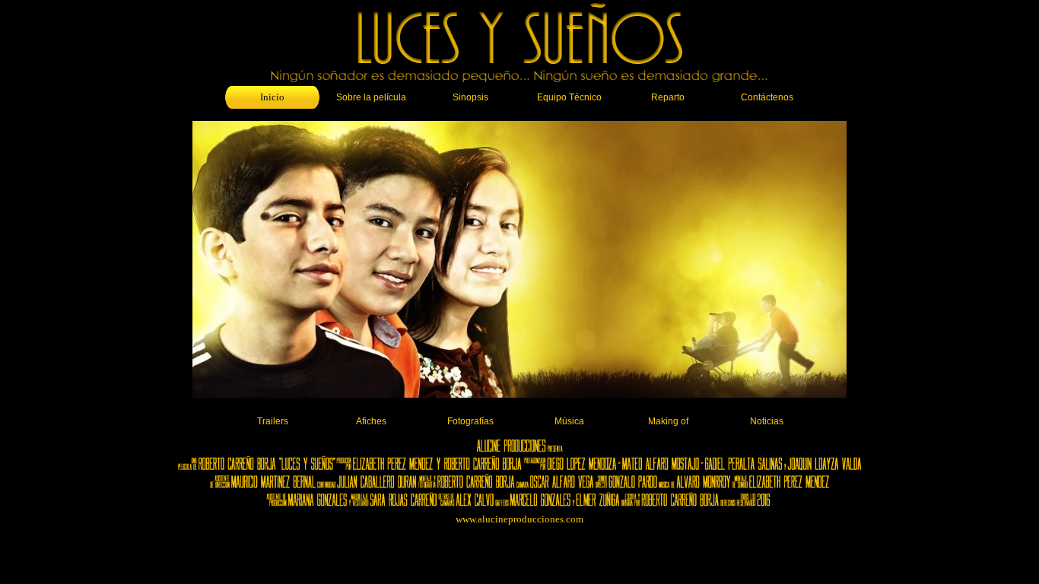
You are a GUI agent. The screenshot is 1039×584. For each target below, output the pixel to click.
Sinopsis (470, 97)
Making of (668, 421)
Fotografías (470, 421)
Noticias (766, 421)
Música (569, 421)
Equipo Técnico (569, 97)
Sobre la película (371, 97)
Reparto (668, 97)
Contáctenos (767, 97)
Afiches (371, 421)
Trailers (272, 421)
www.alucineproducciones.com (519, 519)
